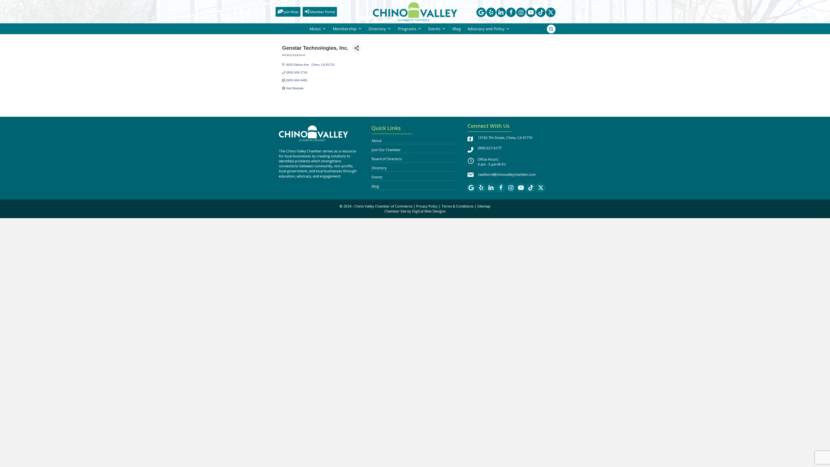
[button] (481, 12)
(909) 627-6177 (489, 148)
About (315, 28)
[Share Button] (356, 48)
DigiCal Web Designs (429, 211)
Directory (377, 28)
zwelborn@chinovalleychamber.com (507, 174)
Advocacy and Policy (486, 28)
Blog (456, 28)
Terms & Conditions (457, 206)
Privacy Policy (427, 206)
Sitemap (483, 206)
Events (434, 28)
